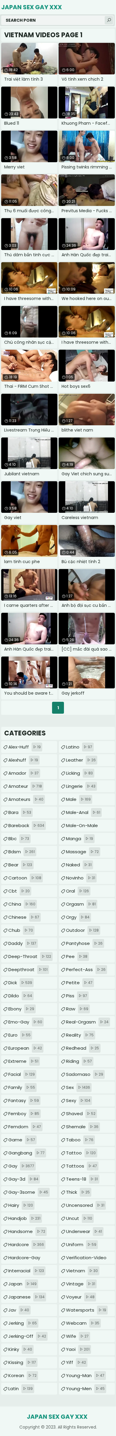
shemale (82, 1127)
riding (79, 1061)
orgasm (81, 904)
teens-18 (82, 1179)
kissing (22, 1362)
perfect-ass (86, 969)
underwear (84, 1231)
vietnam (82, 1271)
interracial (26, 1271)
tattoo (81, 1153)
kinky (20, 1349)
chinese (23, 917)
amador (23, 773)
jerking (22, 1323)
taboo (79, 1140)
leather (81, 760)
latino (79, 747)
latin (20, 1388)
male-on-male (82, 827)
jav (18, 1310)
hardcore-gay (24, 1259)
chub (20, 930)
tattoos (81, 1166)
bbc (18, 838)
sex (78, 1087)
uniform (81, 1244)
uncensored (85, 1205)
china (21, 904)
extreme (23, 1061)
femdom (24, 1127)
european (25, 1048)
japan (22, 1284)
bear (20, 865)
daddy (22, 943)
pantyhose (84, 943)
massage (82, 852)
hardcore (26, 1244)
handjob (24, 1218)
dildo (20, 996)
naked (79, 865)
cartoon (24, 878)
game (21, 1140)
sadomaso (84, 1074)
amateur (25, 786)
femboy (23, 1113)
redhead (82, 1048)
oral (77, 891)
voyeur (80, 1297)
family (21, 1087)
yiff (76, 1362)
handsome (26, 1231)
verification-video (86, 1259)
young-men (85, 1388)
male (78, 799)
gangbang (26, 1153)
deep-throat (29, 956)
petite (79, 982)
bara (19, 812)
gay (21, 1166)
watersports (86, 1310)
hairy (20, 1205)
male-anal (83, 812)
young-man (85, 1375)
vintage (80, 1284)
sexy (78, 1100)
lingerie (80, 786)
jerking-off (27, 1336)
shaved (80, 1113)
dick (20, 982)
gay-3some (28, 1192)
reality (80, 1035)
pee (76, 956)
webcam (82, 1323)
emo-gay (25, 1022)
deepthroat (28, 969)
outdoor (82, 930)
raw (77, 1009)
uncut (79, 1218)
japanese (26, 1297)
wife (77, 1336)
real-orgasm (87, 1022)
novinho (80, 878)
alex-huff (24, 747)
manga (79, 838)
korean (22, 1375)
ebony (21, 1009)
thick (78, 1192)
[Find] (109, 20)
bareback (26, 825)
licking (79, 773)
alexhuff (23, 760)
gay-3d (23, 1179)
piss (76, 996)
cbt (19, 891)
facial (21, 1074)
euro (19, 1035)
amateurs (25, 799)
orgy (78, 917)
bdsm (21, 852)
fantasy (23, 1100)
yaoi (78, 1349)
